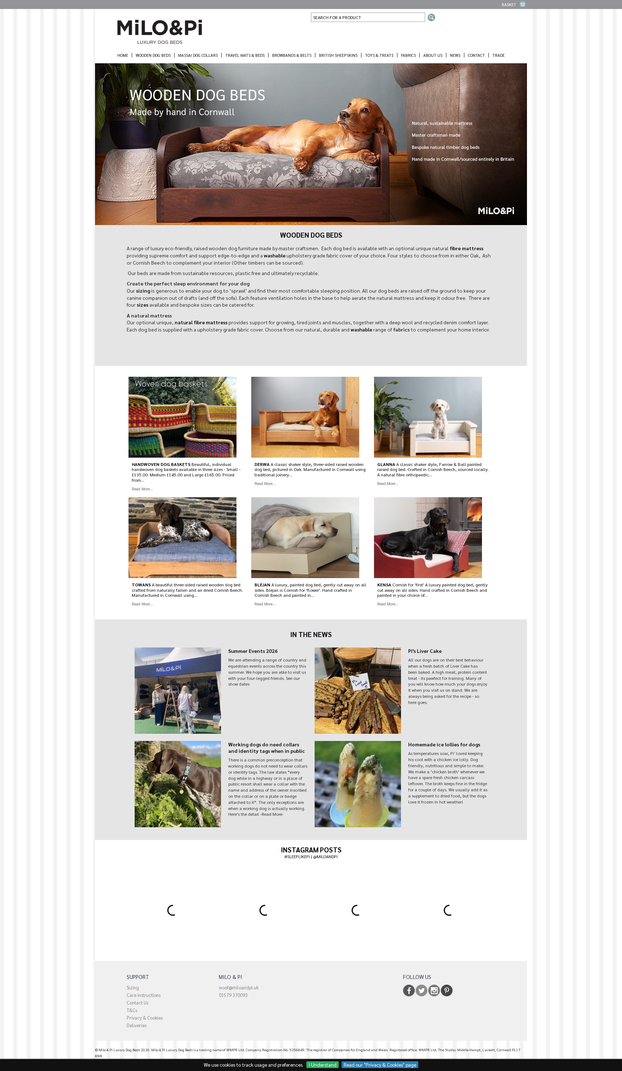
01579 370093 (233, 995)
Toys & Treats (379, 55)
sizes (142, 304)
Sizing (133, 987)
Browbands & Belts (291, 55)
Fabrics (408, 55)
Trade (498, 55)
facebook (409, 990)
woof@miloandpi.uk (238, 987)
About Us (432, 55)
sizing (143, 290)
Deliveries (137, 1025)
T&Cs (132, 1010)
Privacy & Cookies (145, 1018)
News (455, 55)
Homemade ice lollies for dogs (444, 744)
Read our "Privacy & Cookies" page (380, 1064)
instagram (434, 990)
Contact (476, 55)
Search (431, 17)
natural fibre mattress (201, 322)
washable (274, 255)
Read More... (142, 488)
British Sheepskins (338, 55)
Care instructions (144, 995)
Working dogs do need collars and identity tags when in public (266, 747)
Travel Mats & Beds (245, 55)
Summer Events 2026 (253, 650)
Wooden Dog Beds (153, 55)
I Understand (322, 1064)
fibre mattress (466, 248)
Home (122, 55)
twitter (421, 990)
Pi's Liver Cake (425, 650)
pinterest (446, 990)
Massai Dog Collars (198, 55)
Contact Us (137, 1002)
